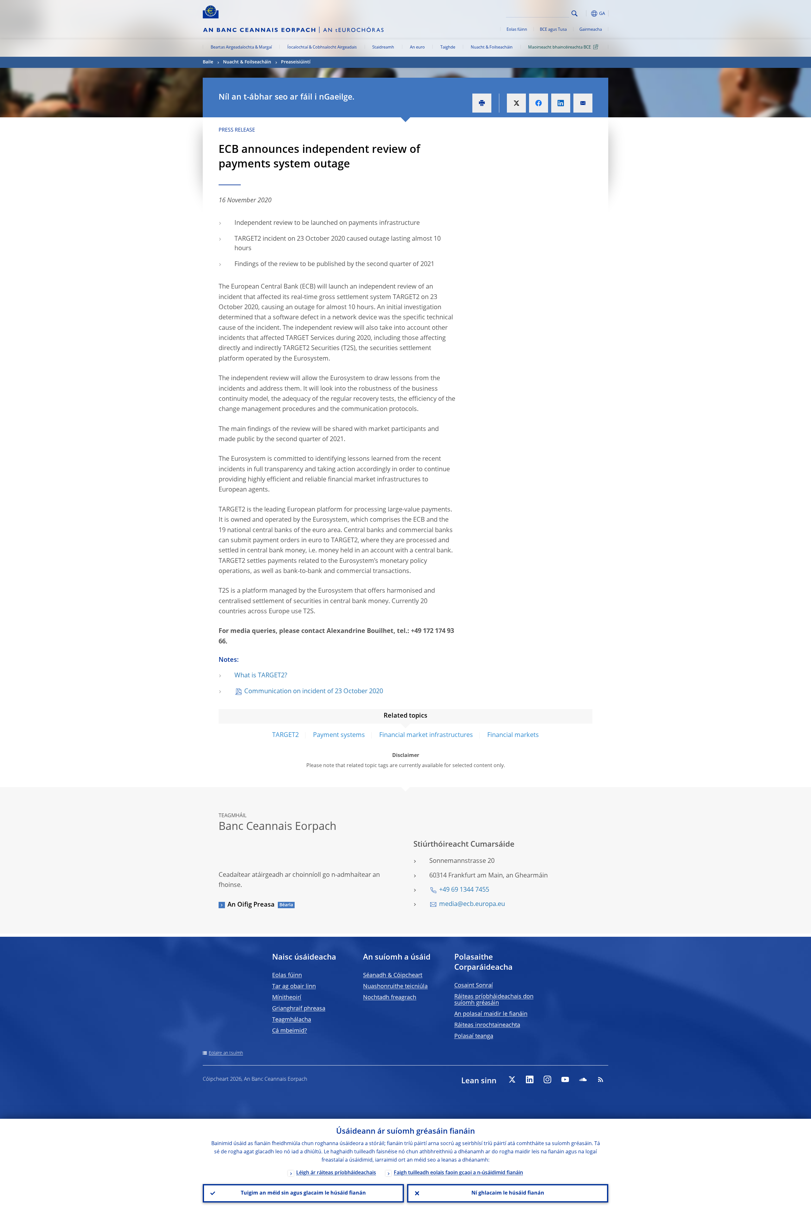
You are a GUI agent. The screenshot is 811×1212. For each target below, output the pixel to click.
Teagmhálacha (291, 1020)
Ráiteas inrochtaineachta (487, 1025)
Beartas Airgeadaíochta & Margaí (241, 47)
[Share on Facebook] (538, 103)
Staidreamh (383, 47)
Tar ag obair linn (294, 986)
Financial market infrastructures (426, 735)
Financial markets (513, 735)
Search (574, 13)
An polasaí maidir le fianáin (490, 1014)
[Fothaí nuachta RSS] (600, 1079)
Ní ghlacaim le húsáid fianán (507, 1193)
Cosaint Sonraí (473, 985)
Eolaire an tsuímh (226, 1053)
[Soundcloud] (583, 1079)
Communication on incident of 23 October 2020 (313, 691)
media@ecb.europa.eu (472, 904)
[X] (512, 1079)
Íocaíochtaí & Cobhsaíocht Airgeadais (322, 47)
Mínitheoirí (286, 997)
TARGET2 (285, 735)
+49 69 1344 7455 (464, 890)
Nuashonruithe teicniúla (395, 986)
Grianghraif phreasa (298, 1009)
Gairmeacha (590, 30)
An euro (417, 47)
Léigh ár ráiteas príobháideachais (336, 1173)
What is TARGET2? (260, 676)
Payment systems (339, 735)
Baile (208, 62)
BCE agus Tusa (553, 30)
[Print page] (481, 103)
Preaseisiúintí (295, 62)
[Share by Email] (582, 103)
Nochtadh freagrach (389, 997)
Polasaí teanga (473, 1036)
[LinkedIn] (529, 1079)
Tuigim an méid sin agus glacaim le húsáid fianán (303, 1193)
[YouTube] (565, 1079)
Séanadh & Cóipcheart (392, 975)
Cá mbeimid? (289, 1031)
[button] (586, 13)
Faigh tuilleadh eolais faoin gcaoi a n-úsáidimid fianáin (458, 1173)
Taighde (447, 47)
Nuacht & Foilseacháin (492, 47)
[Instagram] (547, 1079)
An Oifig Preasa (251, 905)
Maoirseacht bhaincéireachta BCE (559, 47)
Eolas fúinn (517, 30)
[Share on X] (516, 103)
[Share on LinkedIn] (560, 103)
